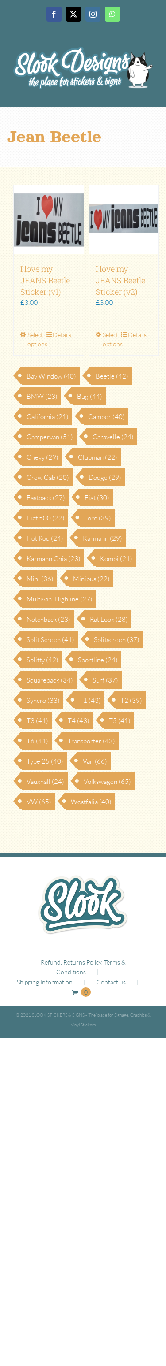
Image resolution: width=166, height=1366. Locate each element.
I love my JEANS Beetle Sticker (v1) (45, 280)
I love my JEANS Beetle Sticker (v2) (120, 280)
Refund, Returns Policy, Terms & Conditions (83, 967)
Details (61, 334)
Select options (36, 339)
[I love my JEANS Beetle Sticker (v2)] (124, 220)
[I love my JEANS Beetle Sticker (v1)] (49, 220)
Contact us (111, 982)
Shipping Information (45, 982)
